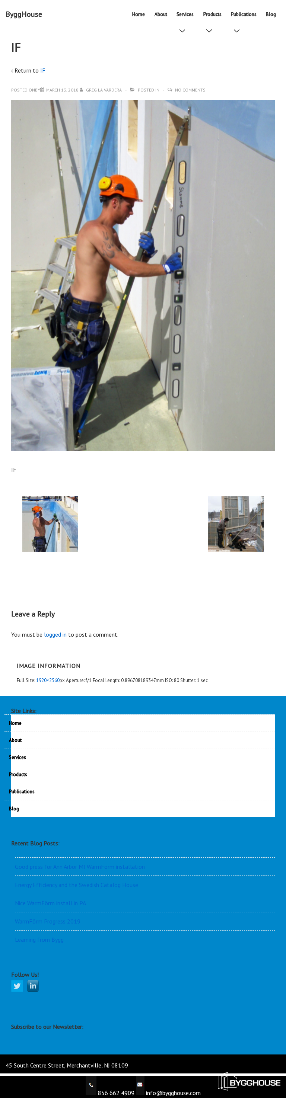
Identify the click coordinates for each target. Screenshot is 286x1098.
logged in (55, 634)
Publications (244, 14)
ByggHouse (24, 14)
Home (138, 14)
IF (42, 70)
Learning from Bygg (39, 939)
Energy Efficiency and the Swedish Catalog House (76, 885)
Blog (271, 14)
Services (185, 14)
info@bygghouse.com (172, 1093)
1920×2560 (48, 680)
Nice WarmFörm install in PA (50, 903)
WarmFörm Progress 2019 (47, 921)
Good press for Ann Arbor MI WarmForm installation (80, 866)
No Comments (190, 90)
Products (212, 14)
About (161, 14)
